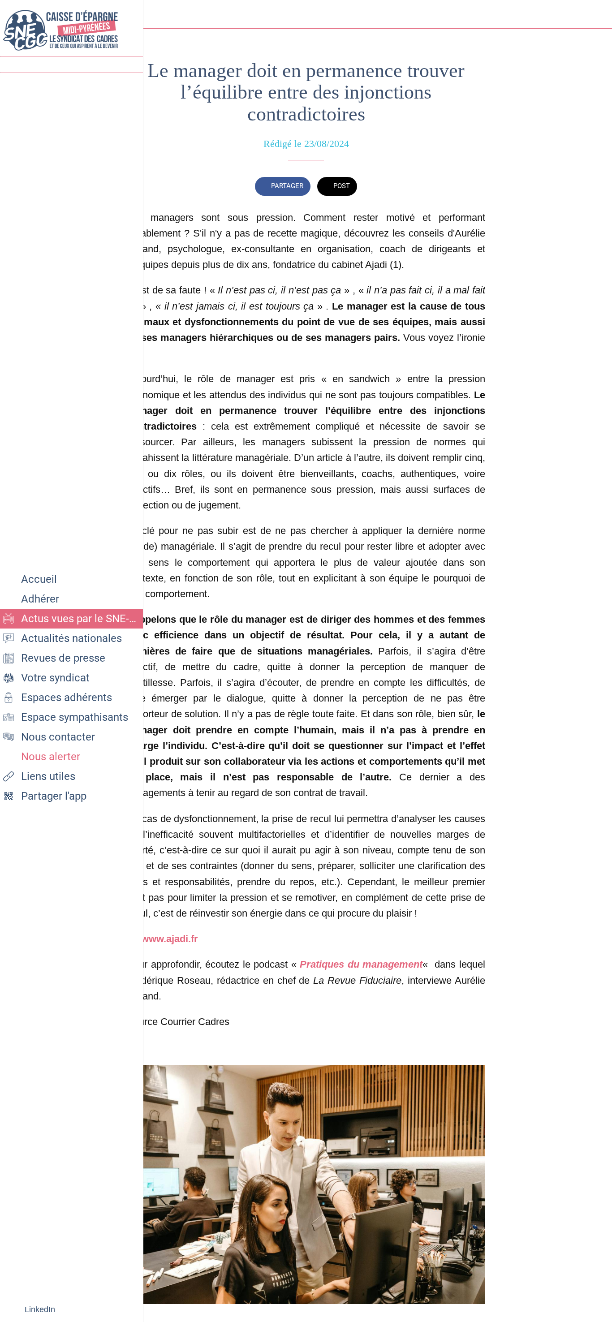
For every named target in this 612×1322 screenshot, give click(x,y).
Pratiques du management (361, 964)
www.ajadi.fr (169, 938)
